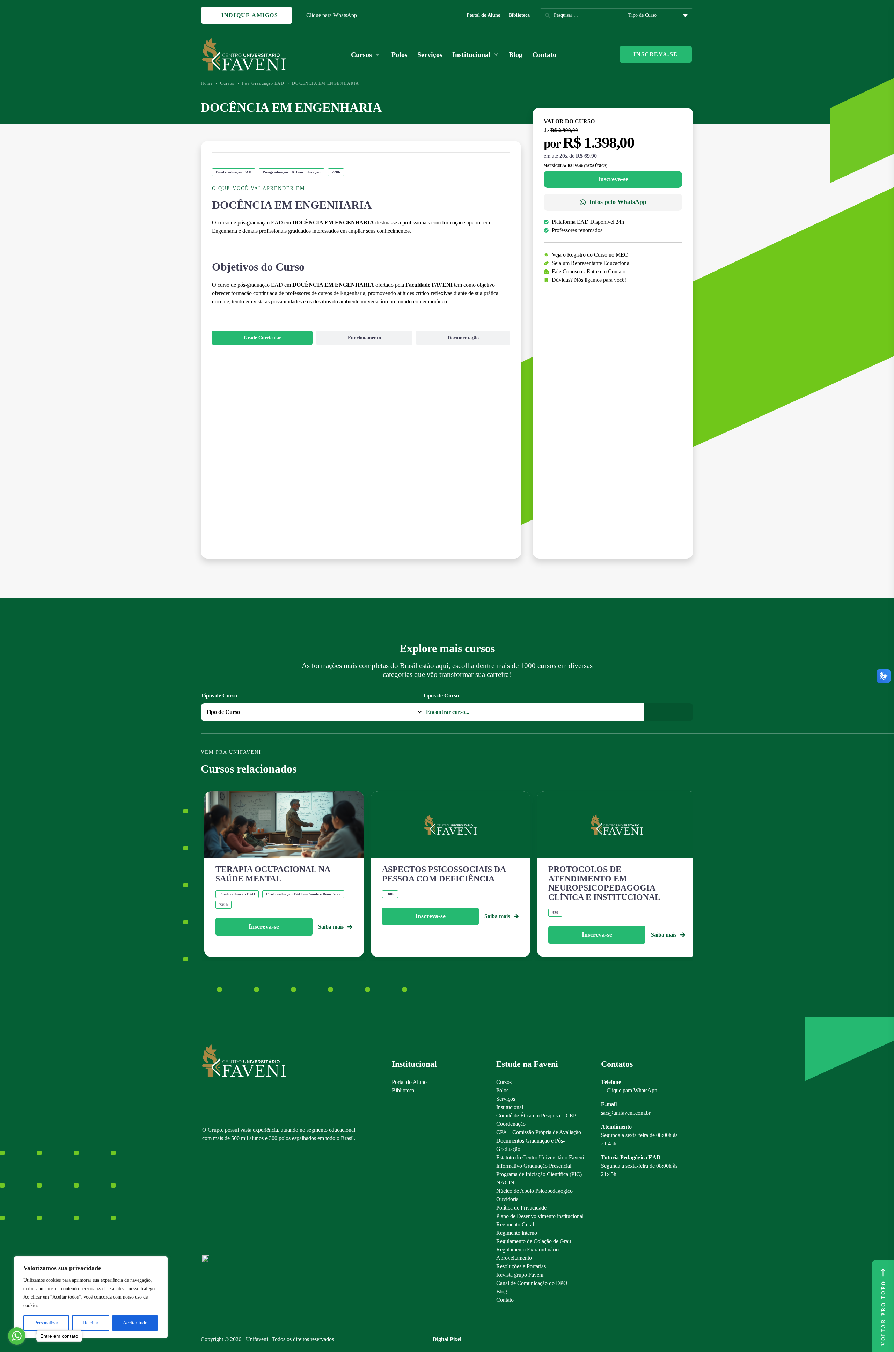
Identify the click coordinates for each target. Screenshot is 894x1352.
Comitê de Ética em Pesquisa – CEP (536, 1115)
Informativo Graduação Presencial (533, 1166)
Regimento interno (516, 1233)
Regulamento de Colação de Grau (533, 1241)
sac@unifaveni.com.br (626, 1113)
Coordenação (511, 1124)
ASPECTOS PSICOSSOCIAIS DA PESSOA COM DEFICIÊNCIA (444, 874)
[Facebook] (217, 1201)
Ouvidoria (507, 1199)
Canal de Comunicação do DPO (531, 1283)
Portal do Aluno (483, 15)
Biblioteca (519, 15)
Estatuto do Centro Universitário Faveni (540, 1157)
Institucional (509, 1107)
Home (207, 83)
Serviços (429, 54)
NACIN (505, 1182)
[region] (91, 1297)
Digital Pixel (447, 1339)
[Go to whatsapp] (16, 1336)
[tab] (262, 338)
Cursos (227, 83)
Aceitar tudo (135, 1322)
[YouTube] (230, 1201)
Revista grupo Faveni (519, 1275)
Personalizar (46, 1322)
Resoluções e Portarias (521, 1266)
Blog (515, 54)
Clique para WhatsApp (331, 15)
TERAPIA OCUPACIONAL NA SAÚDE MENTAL (272, 874)
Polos (399, 54)
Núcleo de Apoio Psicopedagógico (534, 1191)
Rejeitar (90, 1322)
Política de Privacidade (521, 1208)
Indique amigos (249, 15)
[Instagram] (205, 1201)
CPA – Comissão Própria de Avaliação (538, 1132)
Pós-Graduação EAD (263, 83)
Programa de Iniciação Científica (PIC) (539, 1174)
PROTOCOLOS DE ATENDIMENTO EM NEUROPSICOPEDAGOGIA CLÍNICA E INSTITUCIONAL (604, 883)
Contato (544, 54)
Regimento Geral (515, 1224)
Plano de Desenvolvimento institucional (540, 1216)
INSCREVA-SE (655, 54)
